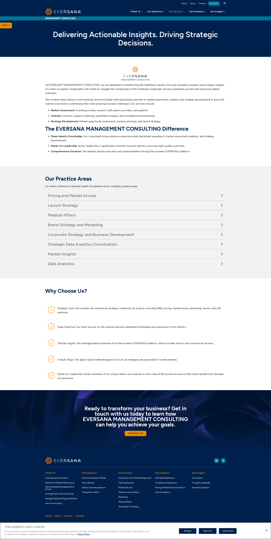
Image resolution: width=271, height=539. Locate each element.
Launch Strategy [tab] (63, 205)
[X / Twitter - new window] (223, 460)
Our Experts (197, 478)
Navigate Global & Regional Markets (61, 499)
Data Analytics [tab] (61, 263)
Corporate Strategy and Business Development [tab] (91, 234)
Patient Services (126, 488)
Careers (202, 3)
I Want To (135, 11)
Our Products (196, 11)
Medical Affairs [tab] (62, 215)
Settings (187, 531)
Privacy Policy (83, 534)
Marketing (123, 497)
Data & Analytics (162, 492)
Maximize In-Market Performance (60, 483)
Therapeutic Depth (90, 492)
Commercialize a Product (56, 478)
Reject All (207, 531)
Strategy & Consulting (129, 507)
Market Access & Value (129, 492)
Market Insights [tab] (62, 254)
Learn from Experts (53, 503)
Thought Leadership (201, 483)
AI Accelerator (88, 483)
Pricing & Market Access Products (170, 488)
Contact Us (135, 433)
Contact (214, 3)
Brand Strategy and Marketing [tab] (75, 224)
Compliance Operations (166, 483)
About (184, 3)
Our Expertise (154, 11)
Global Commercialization (94, 488)
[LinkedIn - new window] (216, 460)
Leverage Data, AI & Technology (59, 494)
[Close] (266, 530)
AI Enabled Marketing (164, 478)
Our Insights (216, 11)
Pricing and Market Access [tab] (72, 195)
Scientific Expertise (200, 488)
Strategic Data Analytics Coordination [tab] (82, 244)
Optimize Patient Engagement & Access (59, 488)
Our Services (176, 11)
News (192, 3)
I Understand (227, 531)
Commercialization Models (94, 478)
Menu (5, 25)
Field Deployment (126, 483)
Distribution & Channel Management (135, 478)
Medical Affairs (125, 502)
